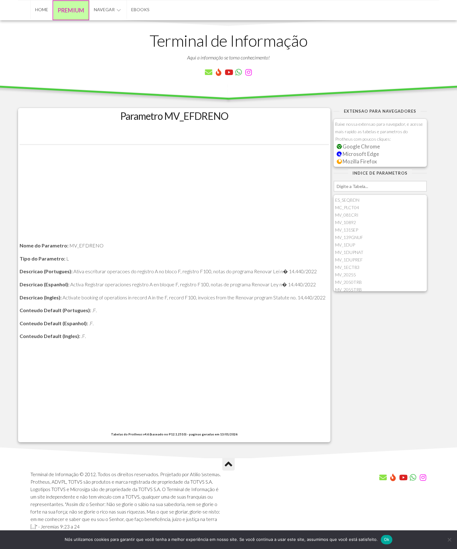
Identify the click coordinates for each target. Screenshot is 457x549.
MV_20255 (345, 274)
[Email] (208, 72)
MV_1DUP (345, 244)
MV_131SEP (346, 229)
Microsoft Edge (360, 154)
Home (41, 9)
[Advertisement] (174, 198)
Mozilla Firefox (359, 161)
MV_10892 (345, 222)
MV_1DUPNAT (349, 252)
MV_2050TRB (348, 282)
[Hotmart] (218, 72)
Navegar (104, 9)
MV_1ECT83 (347, 267)
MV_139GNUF (349, 237)
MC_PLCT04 (347, 207)
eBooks (140, 9)
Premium (71, 10)
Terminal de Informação (228, 40)
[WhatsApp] (238, 72)
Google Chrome (361, 146)
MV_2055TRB (348, 289)
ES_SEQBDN (347, 200)
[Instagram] (248, 72)
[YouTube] (228, 72)
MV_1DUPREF (349, 259)
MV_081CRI (346, 215)
